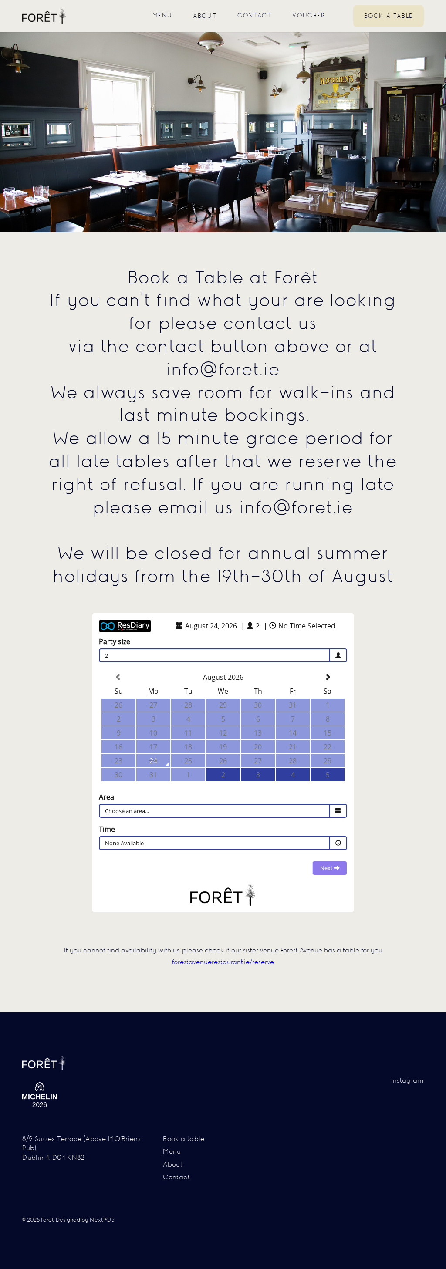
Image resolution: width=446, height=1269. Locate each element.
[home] (44, 16)
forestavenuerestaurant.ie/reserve (223, 962)
